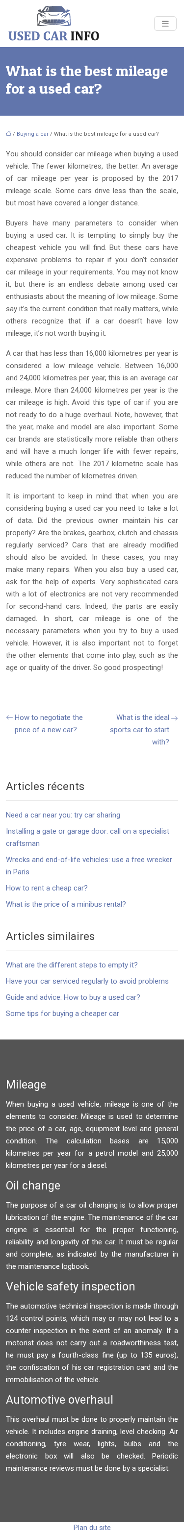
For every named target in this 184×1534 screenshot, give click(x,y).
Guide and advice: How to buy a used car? (73, 997)
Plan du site (92, 1527)
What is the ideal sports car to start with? (139, 729)
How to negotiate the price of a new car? (49, 723)
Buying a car (33, 134)
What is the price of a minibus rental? (66, 904)
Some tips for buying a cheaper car (62, 1013)
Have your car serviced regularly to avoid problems (87, 981)
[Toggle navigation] (165, 23)
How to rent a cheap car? (47, 888)
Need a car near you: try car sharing (63, 815)
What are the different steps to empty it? (72, 965)
